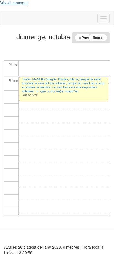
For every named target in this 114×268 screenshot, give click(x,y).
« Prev (84, 37)
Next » (98, 37)
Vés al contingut (14, 3)
